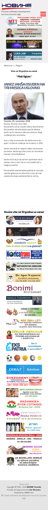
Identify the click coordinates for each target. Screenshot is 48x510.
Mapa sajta (24, 484)
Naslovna (8, 65)
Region (19, 65)
